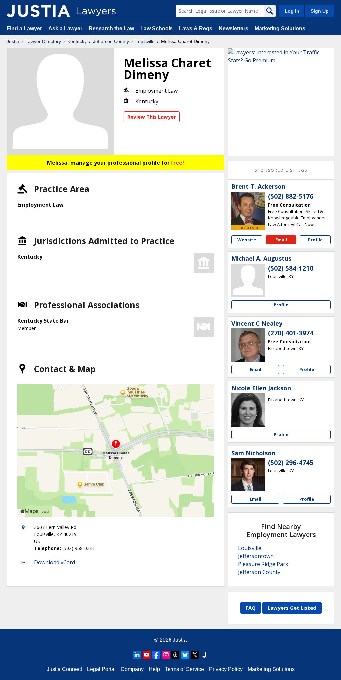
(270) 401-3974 (290, 333)
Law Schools (156, 28)
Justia (13, 41)
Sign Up (320, 11)
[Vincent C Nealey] (248, 345)
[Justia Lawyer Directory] (38, 11)
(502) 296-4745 (290, 462)
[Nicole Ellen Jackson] (248, 410)
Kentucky (77, 41)
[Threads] (175, 655)
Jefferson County (111, 41)
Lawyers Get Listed (292, 607)
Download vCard (54, 562)
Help (154, 669)
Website (246, 240)
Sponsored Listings (281, 170)
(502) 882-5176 (290, 196)
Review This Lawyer (151, 116)
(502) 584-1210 (290, 268)
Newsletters (233, 28)
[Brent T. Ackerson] (248, 208)
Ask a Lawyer (66, 28)
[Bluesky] (185, 655)
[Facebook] (156, 655)
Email (281, 240)
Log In (292, 11)
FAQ (251, 607)
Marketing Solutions (280, 28)
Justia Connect (64, 669)
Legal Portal (101, 669)
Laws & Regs (195, 28)
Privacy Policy (226, 669)
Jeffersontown (256, 556)
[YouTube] (147, 655)
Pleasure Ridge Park (263, 564)
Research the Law (111, 28)
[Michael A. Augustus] (248, 280)
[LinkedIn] (137, 655)
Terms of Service (184, 669)
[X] (195, 655)
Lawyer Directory (43, 41)
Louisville (145, 41)
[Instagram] (166, 655)
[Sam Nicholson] (248, 474)
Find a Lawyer (24, 28)
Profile (315, 240)
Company (132, 669)
